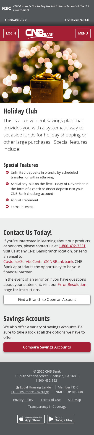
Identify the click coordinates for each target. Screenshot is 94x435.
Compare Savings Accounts (47, 347)
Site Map (74, 400)
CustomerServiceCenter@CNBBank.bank (38, 261)
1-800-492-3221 (16, 20)
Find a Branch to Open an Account (47, 299)
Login (11, 33)
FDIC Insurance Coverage (30, 392)
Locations (77, 20)
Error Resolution (72, 284)
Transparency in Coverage (47, 406)
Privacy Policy (23, 400)
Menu (84, 34)
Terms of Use (50, 400)
